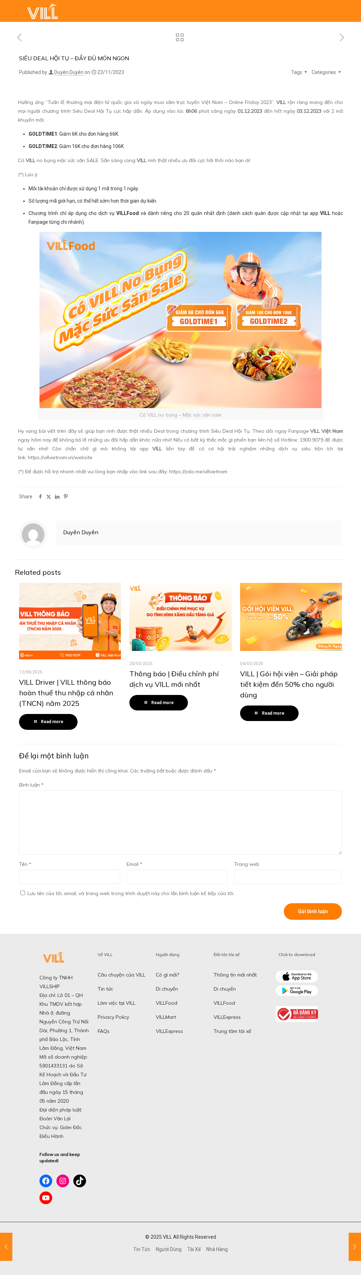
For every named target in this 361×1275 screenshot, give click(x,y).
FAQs (104, 1031)
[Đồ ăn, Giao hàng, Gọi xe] (42, 10)
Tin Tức (141, 1249)
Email (134, 864)
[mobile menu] (350, 11)
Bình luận (31, 785)
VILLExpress (169, 1031)
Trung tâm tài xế (232, 1031)
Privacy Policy (113, 1017)
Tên (25, 864)
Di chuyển (167, 989)
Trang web (246, 864)
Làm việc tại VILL (116, 1003)
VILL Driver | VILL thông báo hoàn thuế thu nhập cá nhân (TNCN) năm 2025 (66, 693)
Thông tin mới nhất (235, 975)
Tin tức (105, 989)
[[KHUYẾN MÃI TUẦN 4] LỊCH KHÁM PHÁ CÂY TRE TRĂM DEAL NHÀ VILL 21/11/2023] (6, 1247)
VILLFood (166, 1003)
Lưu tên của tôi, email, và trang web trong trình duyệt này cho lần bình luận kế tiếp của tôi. (130, 893)
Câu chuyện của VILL (121, 975)
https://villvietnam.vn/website (60, 457)
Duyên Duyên (69, 72)
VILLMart (166, 1017)
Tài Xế (194, 1249)
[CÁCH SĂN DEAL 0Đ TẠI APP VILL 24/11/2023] (355, 1247)
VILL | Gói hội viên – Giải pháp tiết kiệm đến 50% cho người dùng (289, 684)
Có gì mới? (167, 975)
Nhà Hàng (217, 1249)
